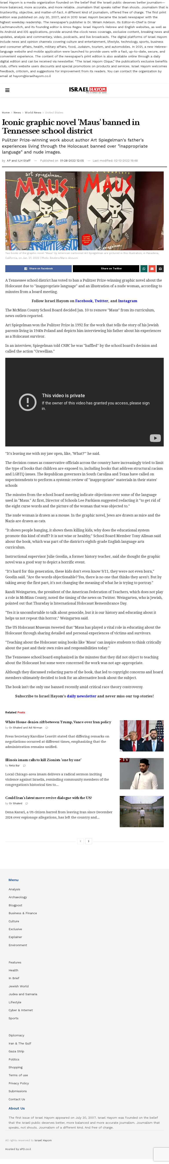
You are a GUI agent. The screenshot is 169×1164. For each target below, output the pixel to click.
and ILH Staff (21, 160)
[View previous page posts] (80, 841)
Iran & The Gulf (20, 1043)
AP (9, 160)
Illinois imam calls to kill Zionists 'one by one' (43, 760)
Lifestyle (15, 1002)
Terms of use (18, 1075)
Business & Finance (23, 913)
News (17, 112)
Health (13, 970)
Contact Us (17, 1099)
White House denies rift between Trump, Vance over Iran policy (58, 722)
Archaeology (18, 897)
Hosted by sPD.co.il (18, 1149)
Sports (13, 1018)
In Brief (14, 978)
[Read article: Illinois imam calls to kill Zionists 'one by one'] (142, 773)
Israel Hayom (43, 1140)
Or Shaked (15, 803)
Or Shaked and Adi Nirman (25, 727)
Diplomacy (17, 1035)
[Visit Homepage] (88, 90)
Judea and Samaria (23, 994)
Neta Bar (14, 765)
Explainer (15, 937)
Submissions (18, 1091)
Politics (14, 1059)
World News (33, 112)
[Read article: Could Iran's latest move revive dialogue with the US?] (142, 811)
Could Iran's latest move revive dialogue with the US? (48, 798)
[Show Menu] (7, 90)
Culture (14, 921)
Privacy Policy (19, 1083)
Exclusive (15, 929)
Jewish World (19, 986)
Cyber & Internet (21, 1010)
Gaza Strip (16, 1051)
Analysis (15, 889)
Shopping (15, 1067)
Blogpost (15, 905)
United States (54, 112)
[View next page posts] (88, 841)
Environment (18, 945)
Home (6, 112)
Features (15, 962)
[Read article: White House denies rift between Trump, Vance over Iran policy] (142, 735)
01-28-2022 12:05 (72, 160)
